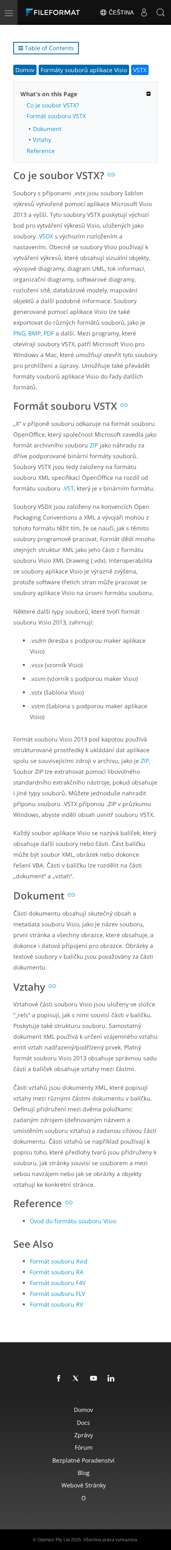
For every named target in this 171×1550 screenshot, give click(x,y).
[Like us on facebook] (60, 1378)
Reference (41, 151)
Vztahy (42, 139)
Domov (24, 70)
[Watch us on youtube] (95, 1378)
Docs (83, 1422)
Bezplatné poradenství (83, 1460)
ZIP (94, 445)
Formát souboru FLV (57, 1293)
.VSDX (45, 236)
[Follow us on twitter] (77, 1378)
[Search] (160, 12)
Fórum (84, 1447)
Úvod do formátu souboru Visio (73, 1221)
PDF (49, 333)
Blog (84, 1473)
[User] (144, 12)
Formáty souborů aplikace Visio (84, 70)
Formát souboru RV (56, 1304)
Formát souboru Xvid (59, 1261)
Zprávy (83, 1435)
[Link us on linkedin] (112, 1378)
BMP (34, 333)
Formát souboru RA (56, 1272)
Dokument (47, 129)
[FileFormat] (55, 12)
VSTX (140, 70)
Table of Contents (48, 48)
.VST (68, 488)
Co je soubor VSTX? (53, 105)
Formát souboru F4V (58, 1283)
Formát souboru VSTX (56, 116)
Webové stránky (83, 1485)
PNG (19, 333)
